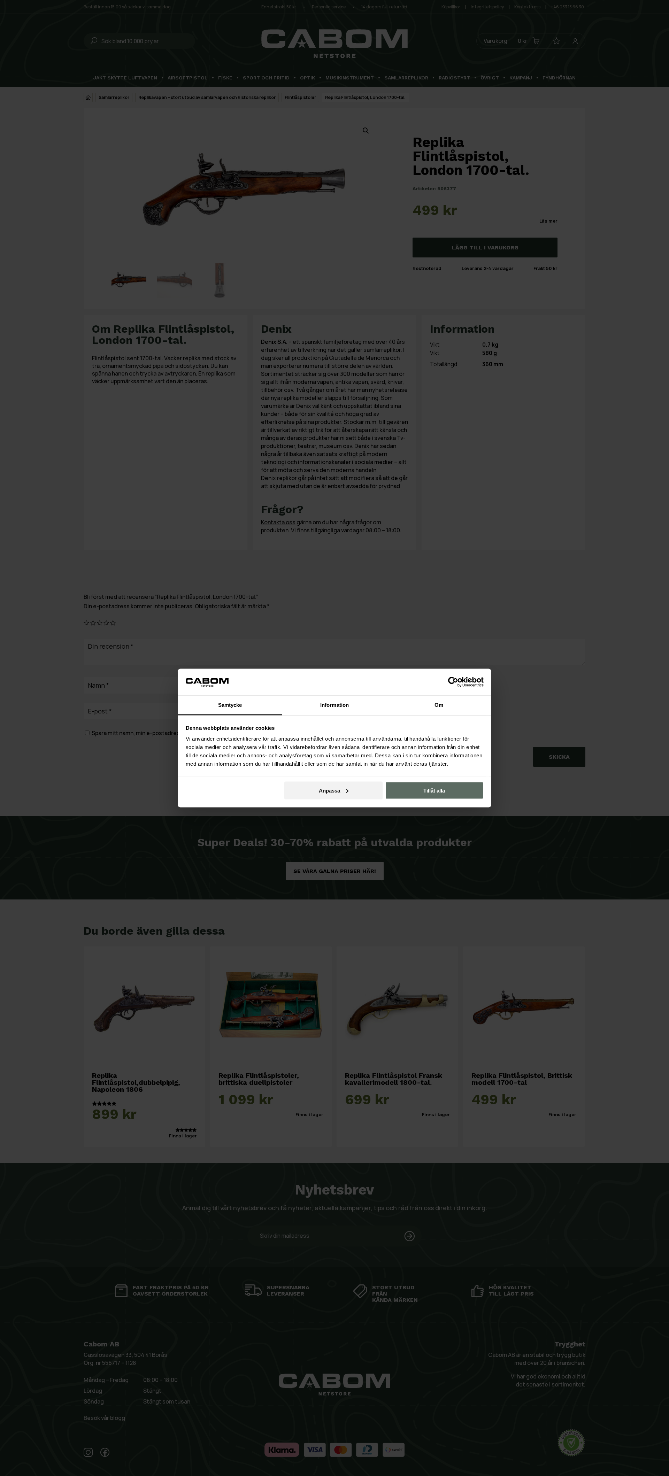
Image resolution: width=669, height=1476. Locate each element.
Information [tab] (334, 705)
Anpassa (329, 790)
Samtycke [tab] (230, 705)
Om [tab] (439, 705)
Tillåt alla (434, 790)
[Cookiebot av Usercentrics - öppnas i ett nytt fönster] (453, 682)
